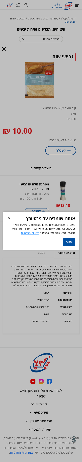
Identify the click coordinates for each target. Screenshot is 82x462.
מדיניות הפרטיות (30, 233)
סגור (69, 242)
